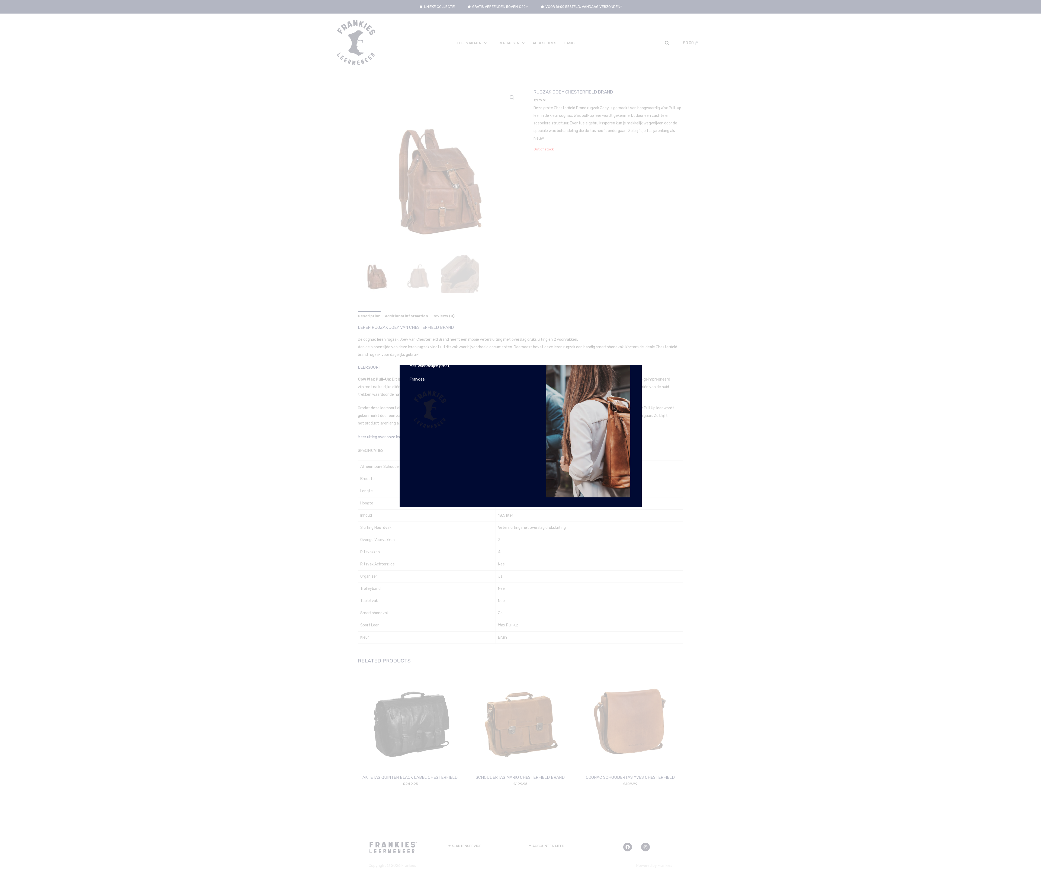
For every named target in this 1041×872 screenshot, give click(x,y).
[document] (520, 436)
